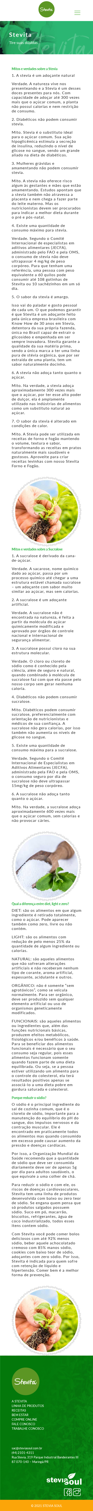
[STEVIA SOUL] (47, 9)
